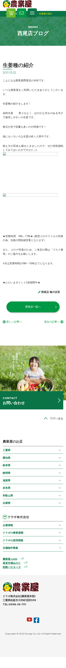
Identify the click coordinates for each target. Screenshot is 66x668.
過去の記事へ (52, 321)
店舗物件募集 (10, 547)
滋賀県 (6, 480)
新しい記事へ (14, 321)
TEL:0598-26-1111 (14, 604)
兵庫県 (6, 503)
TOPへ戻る (56, 418)
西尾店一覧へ (33, 306)
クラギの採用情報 (13, 540)
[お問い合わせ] (21, 13)
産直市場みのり (12, 563)
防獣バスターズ (12, 567)
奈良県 (6, 487)
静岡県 (6, 473)
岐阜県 (6, 465)
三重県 (6, 450)
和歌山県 (8, 495)
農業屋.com (10, 559)
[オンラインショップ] (11, 13)
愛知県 (6, 457)
